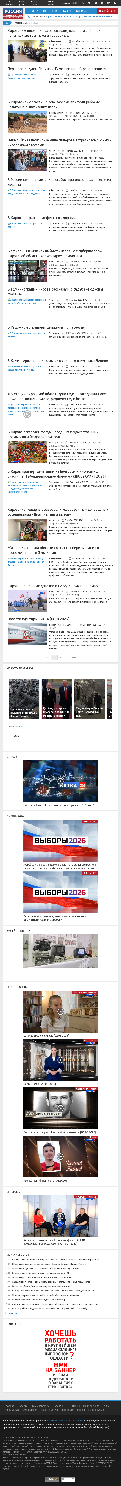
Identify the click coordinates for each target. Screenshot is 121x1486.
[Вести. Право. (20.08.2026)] (60, 1060)
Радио (54, 10)
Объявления (30, 1409)
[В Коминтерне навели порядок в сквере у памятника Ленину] (27, 376)
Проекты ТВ (59, 1406)
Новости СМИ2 (16, 726)
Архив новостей (40, 1406)
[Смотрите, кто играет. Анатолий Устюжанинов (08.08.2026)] (60, 1108)
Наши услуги (21, 3)
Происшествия (56, 113)
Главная (9, 1406)
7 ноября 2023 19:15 (74, 151)
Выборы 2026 (15, 816)
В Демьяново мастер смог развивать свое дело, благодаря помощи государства (51, 1282)
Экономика (54, 482)
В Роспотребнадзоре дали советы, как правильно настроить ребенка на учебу (49, 1308)
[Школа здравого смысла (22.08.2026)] (60, 1011)
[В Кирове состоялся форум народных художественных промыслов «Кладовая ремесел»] (27, 452)
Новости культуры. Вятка (60, 625)
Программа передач (73, 1409)
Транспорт (54, 74)
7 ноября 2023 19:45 (83, 113)
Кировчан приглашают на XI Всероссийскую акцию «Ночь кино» (79, 16)
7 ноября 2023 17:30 (79, 333)
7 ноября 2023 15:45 (74, 520)
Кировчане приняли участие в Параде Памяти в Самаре (54, 586)
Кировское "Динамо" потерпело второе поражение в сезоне (41, 1286)
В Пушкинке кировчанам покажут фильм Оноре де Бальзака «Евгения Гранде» (49, 1264)
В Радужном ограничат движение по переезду (46, 327)
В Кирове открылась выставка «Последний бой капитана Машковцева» (46, 1295)
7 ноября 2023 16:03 (79, 482)
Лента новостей (18, 1254)
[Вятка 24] (60, 781)
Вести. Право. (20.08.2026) (39, 1084)
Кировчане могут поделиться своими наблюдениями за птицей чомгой (46, 1268)
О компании (9, 3)
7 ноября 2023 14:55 (92, 625)
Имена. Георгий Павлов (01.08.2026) (45, 1180)
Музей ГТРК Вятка (18, 931)
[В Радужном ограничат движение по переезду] (27, 343)
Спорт (52, 151)
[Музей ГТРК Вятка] (60, 955)
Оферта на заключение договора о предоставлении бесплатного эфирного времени (54, 918)
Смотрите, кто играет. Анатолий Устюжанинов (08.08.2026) (59, 1132)
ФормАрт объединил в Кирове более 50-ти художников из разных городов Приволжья (53, 1290)
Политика (53, 404)
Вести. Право (90, 1040)
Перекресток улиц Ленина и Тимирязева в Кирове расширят (58, 69)
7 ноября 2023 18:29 (79, 223)
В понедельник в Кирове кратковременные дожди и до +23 (40, 1273)
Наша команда (49, 1409)
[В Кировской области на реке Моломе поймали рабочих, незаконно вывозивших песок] (27, 122)
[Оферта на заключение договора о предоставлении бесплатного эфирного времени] (60, 892)
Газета (67, 10)
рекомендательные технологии (66, 1420)
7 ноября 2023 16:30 (78, 404)
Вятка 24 (81, 10)
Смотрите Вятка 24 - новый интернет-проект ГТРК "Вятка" (58, 805)
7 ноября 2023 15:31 (81, 558)
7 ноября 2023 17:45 (78, 300)
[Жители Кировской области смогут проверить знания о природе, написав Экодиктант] (27, 568)
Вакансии (13, 1324)
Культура (53, 442)
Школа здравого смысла (85, 992)
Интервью (13, 1191)
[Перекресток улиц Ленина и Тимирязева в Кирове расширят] (27, 84)
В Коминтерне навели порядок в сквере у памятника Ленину (58, 360)
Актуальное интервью (86, 1197)
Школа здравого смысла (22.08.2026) (46, 1035)
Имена (93, 1137)
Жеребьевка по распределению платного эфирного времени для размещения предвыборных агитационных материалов (59, 866)
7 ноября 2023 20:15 (81, 41)
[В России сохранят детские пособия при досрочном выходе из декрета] (27, 200)
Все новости (11, 1313)
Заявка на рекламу (51, 3)
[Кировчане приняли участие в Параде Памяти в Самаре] (27, 601)
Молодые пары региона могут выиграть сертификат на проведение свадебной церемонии (55, 1304)
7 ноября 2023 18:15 (78, 262)
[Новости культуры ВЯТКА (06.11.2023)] (27, 634)
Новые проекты (17, 987)
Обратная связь (35, 3)
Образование (55, 41)
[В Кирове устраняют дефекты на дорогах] (27, 233)
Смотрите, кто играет (86, 1089)
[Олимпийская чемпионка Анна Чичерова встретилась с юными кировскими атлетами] (27, 160)
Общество (54, 190)
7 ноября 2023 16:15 (77, 442)
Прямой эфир (107, 10)
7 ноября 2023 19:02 (78, 190)
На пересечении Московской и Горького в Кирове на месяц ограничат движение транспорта (56, 1259)
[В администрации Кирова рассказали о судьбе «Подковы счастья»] (27, 309)
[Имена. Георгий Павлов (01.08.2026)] (60, 1156)
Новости (32, 10)
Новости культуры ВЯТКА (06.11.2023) (38, 619)
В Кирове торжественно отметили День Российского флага (40, 1299)
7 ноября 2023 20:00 (79, 74)
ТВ (44, 10)
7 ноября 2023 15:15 (78, 592)
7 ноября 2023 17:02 (78, 366)
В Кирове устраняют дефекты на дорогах (42, 218)
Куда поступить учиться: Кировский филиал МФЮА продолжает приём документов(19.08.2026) (54, 1242)
